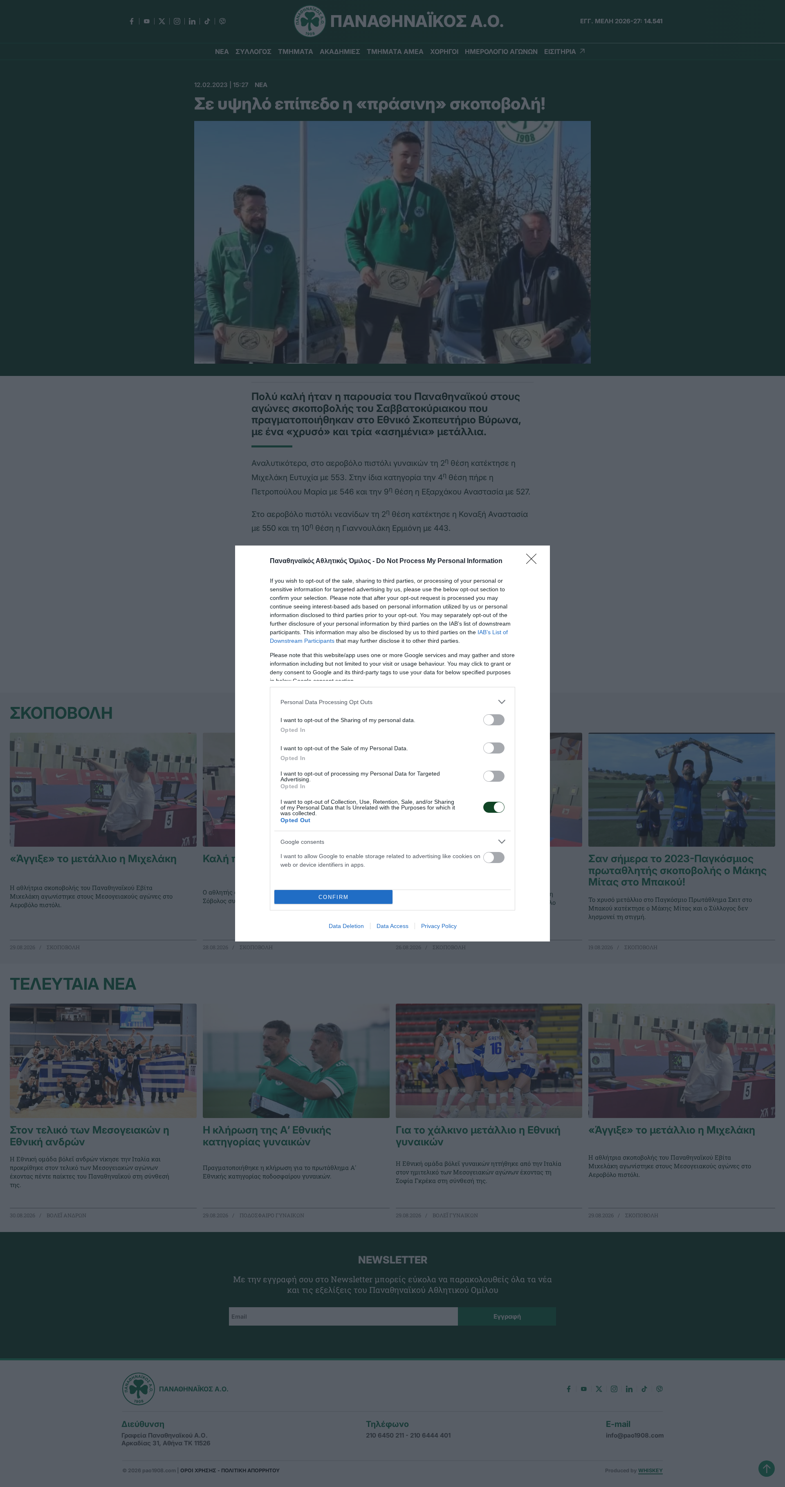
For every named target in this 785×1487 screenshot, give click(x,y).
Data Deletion (346, 926)
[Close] (534, 561)
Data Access (392, 926)
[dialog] (392, 743)
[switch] (494, 719)
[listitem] (392, 702)
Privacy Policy (439, 926)
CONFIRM (333, 897)
